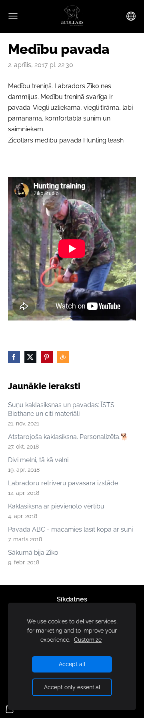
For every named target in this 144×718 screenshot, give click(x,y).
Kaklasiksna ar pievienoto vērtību (56, 506)
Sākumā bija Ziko (33, 552)
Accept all (72, 664)
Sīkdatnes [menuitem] (72, 599)
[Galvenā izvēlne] (13, 16)
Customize (88, 639)
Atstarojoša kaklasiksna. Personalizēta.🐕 (68, 437)
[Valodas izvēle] (131, 16)
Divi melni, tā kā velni (38, 460)
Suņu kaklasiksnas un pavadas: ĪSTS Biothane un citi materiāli (61, 409)
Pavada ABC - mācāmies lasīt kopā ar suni (70, 529)
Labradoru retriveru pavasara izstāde (63, 483)
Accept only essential (72, 687)
